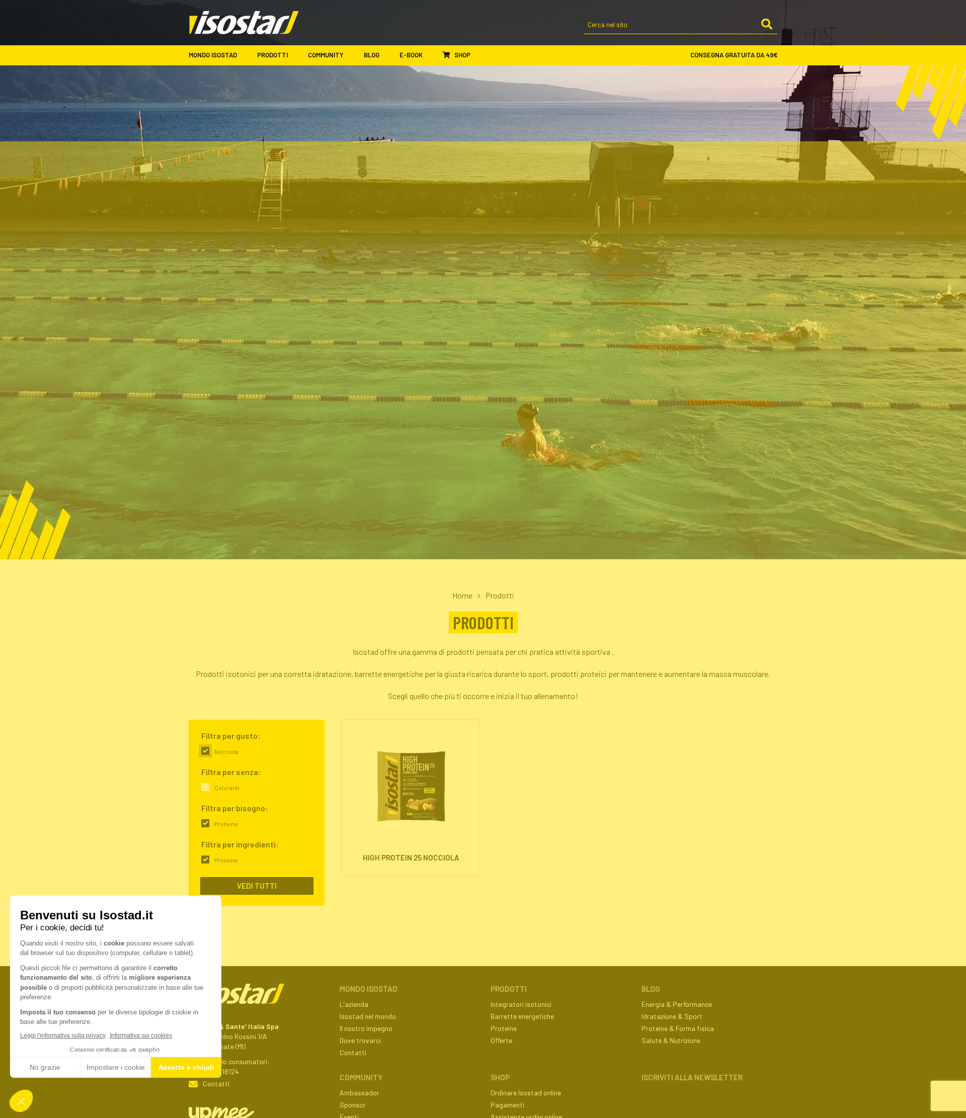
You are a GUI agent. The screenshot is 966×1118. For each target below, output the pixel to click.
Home (462, 595)
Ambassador (359, 1092)
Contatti (216, 1083)
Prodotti (272, 55)
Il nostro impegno (366, 1028)
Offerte (501, 1040)
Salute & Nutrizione (670, 1040)
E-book (411, 55)
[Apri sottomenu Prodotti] (296, 55)
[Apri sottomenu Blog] (388, 55)
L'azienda (354, 1004)
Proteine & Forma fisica (677, 1028)
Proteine (504, 1028)
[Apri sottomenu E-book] (431, 55)
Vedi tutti (257, 885)
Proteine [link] (226, 823)
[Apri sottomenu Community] (352, 55)
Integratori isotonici (521, 1004)
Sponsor (353, 1104)
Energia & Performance (676, 1004)
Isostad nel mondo (368, 1016)
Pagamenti (507, 1104)
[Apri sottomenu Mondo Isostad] (246, 55)
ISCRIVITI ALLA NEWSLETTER (692, 1077)
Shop (461, 55)
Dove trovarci (360, 1040)
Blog (371, 55)
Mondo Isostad (213, 55)
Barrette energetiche (522, 1016)
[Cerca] (766, 24)
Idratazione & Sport (671, 1016)
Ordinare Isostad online (526, 1092)
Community (326, 55)
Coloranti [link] (226, 787)
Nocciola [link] (226, 751)
